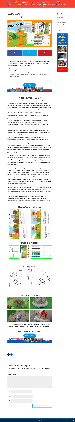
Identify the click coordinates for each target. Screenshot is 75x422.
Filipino (64, 4)
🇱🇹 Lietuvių (41, 6)
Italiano (10, 4)
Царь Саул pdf (29, 85)
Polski (15, 4)
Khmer (61, 2)
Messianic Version (51, 4)
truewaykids (11, 17)
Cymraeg (45, 4)
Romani (33, 4)
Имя (9, 391)
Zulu (29, 4)
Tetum (25, 4)
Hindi (19, 6)
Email (9, 396)
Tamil (26, 6)
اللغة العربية (39, 4)
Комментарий (12, 374)
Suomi (31, 6)
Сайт (8, 401)
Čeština (15, 6)
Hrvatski (58, 4)
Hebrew (36, 6)
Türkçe (23, 6)
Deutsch (20, 4)
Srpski (46, 6)
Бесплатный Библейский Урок (29, 17)
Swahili (10, 6)
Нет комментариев (41, 17)
